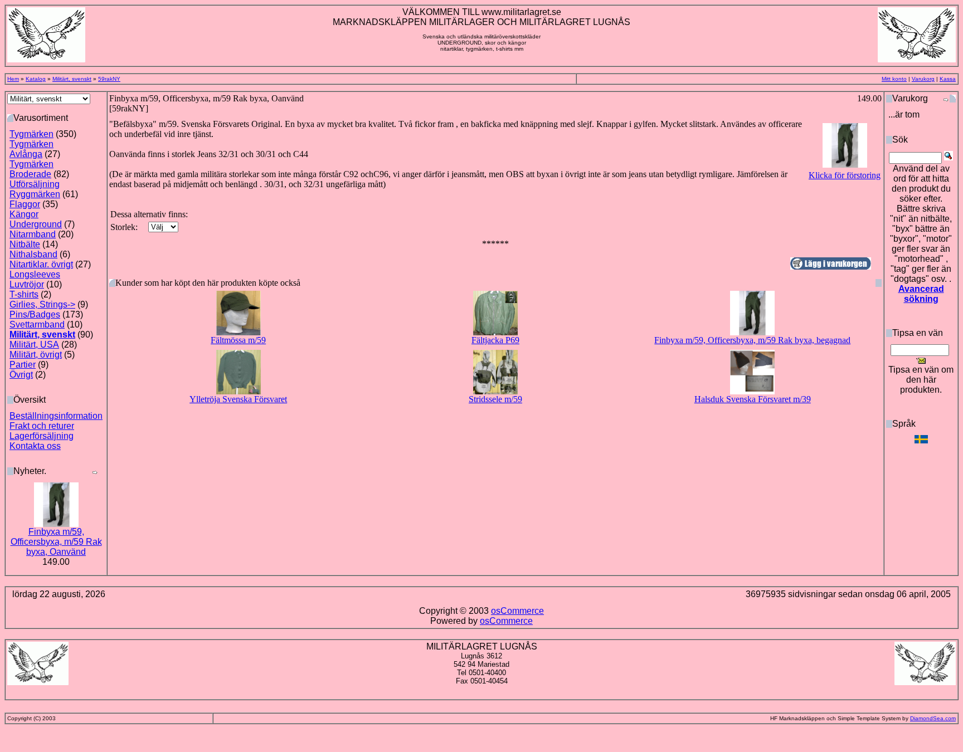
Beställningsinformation (56, 416)
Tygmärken (31, 134)
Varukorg (923, 79)
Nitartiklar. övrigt (41, 264)
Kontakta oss (35, 446)
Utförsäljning (34, 184)
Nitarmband (32, 234)
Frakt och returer (41, 426)
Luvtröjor (26, 284)
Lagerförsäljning (41, 436)
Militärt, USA (34, 344)
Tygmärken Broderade (31, 169)
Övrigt (21, 374)
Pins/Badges (34, 314)
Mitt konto (894, 79)
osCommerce (517, 611)
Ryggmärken (34, 194)
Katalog (36, 79)
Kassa (948, 79)
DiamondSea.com (933, 718)
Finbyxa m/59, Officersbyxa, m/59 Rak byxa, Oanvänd (56, 541)
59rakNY (109, 79)
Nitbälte (24, 244)
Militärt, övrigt (35, 354)
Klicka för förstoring (845, 175)
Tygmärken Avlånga (31, 149)
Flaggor (24, 204)
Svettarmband (37, 324)
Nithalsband (33, 254)
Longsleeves (34, 274)
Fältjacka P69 (495, 340)
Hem (13, 79)
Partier (22, 364)
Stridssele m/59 (495, 399)
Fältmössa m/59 (238, 340)
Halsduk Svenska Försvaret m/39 (752, 399)
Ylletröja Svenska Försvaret (238, 399)
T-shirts (23, 294)
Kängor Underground (35, 219)
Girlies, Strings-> (42, 304)
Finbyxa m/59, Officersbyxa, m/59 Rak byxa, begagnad (752, 340)
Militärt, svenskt (71, 79)
